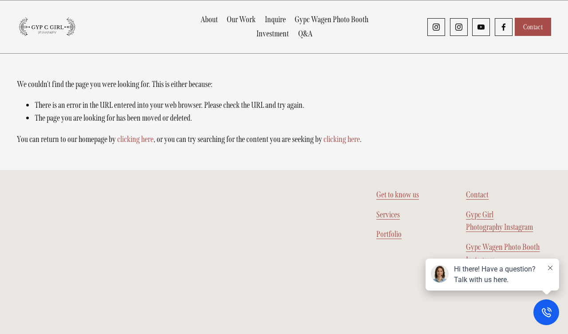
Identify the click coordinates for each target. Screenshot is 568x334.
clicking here (135, 139)
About (209, 19)
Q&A (305, 33)
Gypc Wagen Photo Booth (331, 19)
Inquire (275, 19)
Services (388, 214)
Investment (272, 33)
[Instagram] (436, 27)
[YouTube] (481, 27)
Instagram (499, 220)
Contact (533, 27)
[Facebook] (504, 27)
